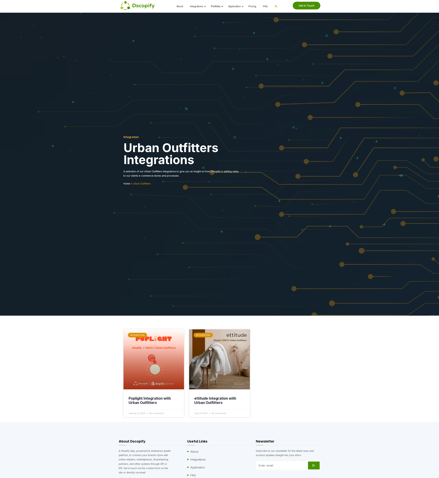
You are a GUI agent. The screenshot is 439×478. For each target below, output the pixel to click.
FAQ (193, 475)
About (194, 451)
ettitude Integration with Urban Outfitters (215, 400)
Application (197, 467)
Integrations (198, 459)
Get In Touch (306, 5)
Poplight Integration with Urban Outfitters (150, 400)
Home (126, 183)
